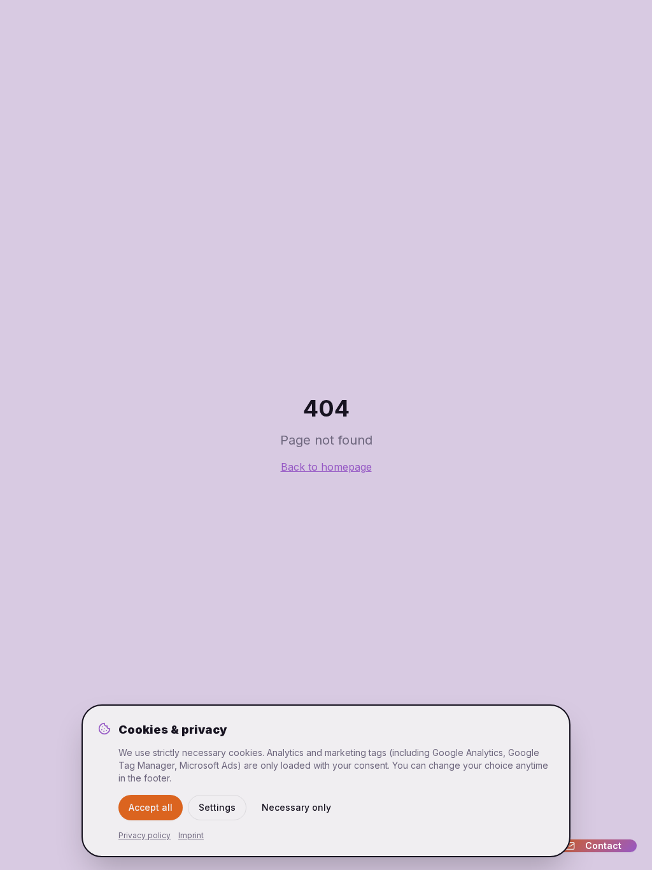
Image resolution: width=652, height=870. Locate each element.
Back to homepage (326, 466)
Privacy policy (144, 835)
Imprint (191, 835)
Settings (217, 807)
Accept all (151, 807)
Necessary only (296, 807)
